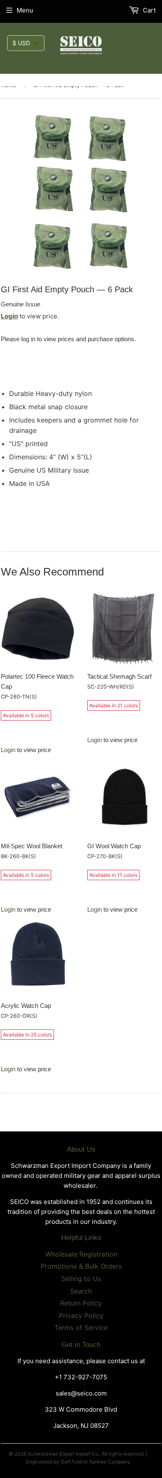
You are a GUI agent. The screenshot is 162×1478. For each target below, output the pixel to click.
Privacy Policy (81, 1315)
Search (81, 1291)
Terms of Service (81, 1327)
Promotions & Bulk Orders (81, 1266)
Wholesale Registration (81, 1254)
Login (9, 316)
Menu (25, 10)
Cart (148, 10)
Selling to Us (81, 1278)
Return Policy (81, 1303)
